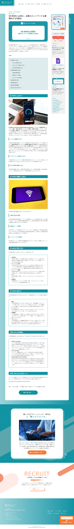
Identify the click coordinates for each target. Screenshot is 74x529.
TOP (10, 386)
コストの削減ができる (17, 62)
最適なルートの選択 (16, 75)
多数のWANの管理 (16, 72)
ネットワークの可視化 (17, 77)
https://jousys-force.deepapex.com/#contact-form (19, 381)
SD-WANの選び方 (14, 82)
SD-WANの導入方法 (15, 80)
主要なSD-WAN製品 (15, 85)
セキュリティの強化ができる (18, 65)
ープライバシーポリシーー (37, 526)
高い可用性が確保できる (17, 67)
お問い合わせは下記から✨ (16, 87)
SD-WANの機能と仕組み (16, 70)
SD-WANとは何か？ (15, 60)
